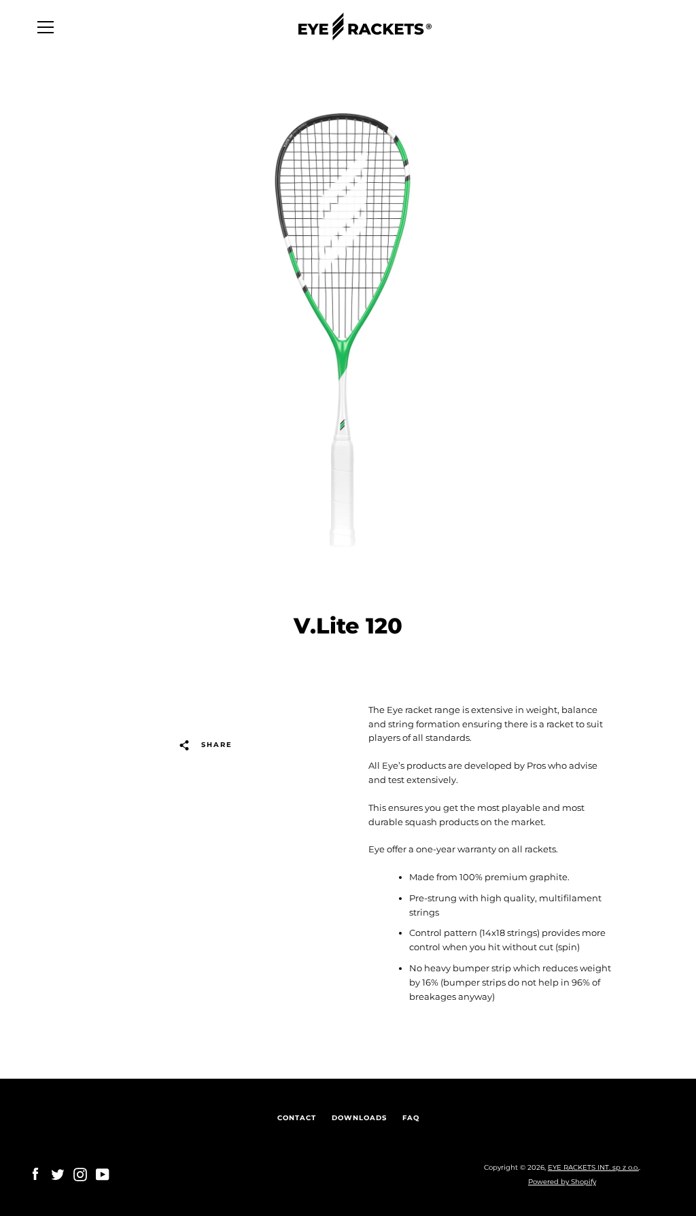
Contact (296, 1118)
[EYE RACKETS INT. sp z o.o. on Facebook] (35, 1174)
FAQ (410, 1118)
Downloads (359, 1118)
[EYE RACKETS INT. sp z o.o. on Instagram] (80, 1174)
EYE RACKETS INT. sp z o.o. (593, 1167)
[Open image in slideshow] (348, 330)
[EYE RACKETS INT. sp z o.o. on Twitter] (58, 1174)
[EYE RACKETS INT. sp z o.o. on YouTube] (102, 1174)
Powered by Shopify (562, 1181)
